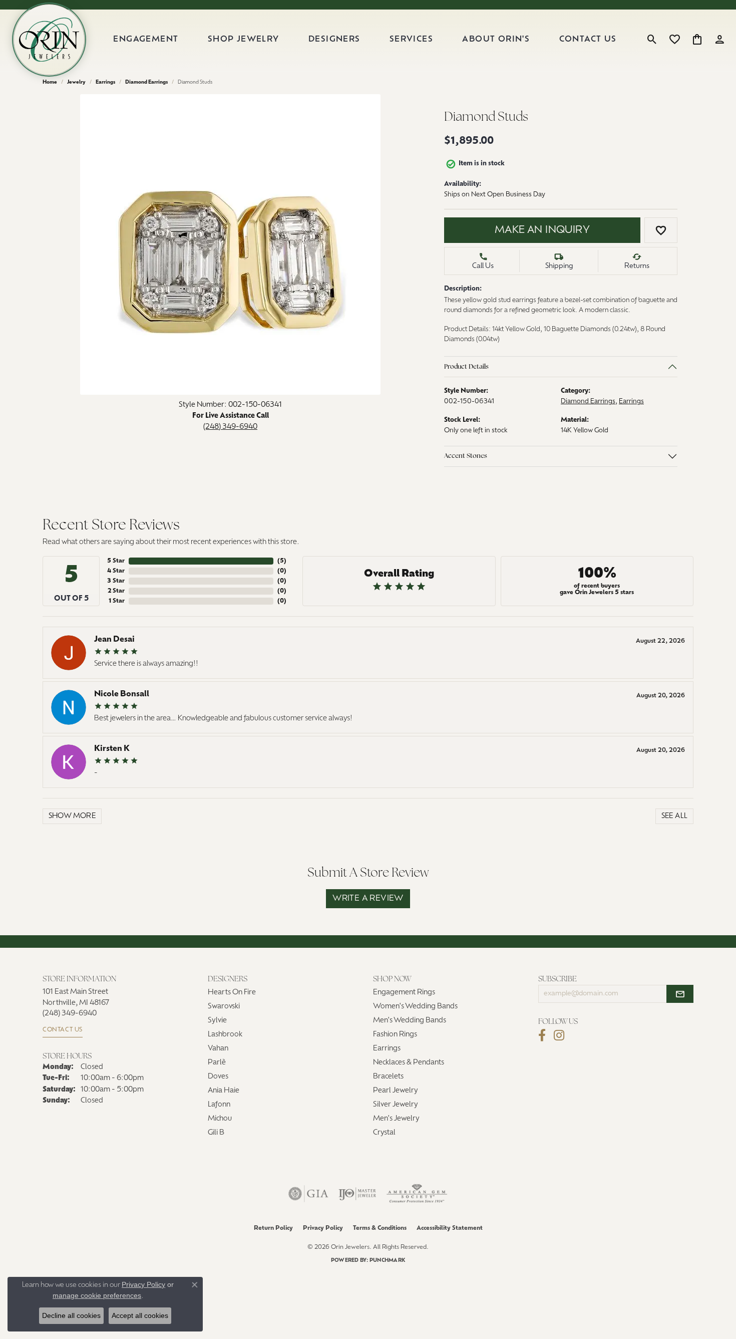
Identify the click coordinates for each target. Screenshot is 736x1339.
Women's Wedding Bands (415, 1006)
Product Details (466, 367)
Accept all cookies (140, 1315)
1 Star (117, 601)
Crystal (384, 1133)
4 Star (116, 571)
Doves (218, 1077)
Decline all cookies (71, 1315)
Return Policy (273, 1228)
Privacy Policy (323, 1228)
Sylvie (217, 1020)
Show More (72, 816)
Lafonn (219, 1105)
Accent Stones (465, 456)
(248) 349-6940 (230, 426)
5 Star (116, 561)
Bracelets (388, 1077)
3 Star (116, 581)
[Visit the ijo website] (357, 1193)
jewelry (76, 82)
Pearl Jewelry (395, 1091)
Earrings (105, 82)
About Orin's (496, 40)
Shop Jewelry (243, 40)
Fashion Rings (395, 1034)
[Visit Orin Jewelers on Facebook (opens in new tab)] (542, 1035)
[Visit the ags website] (417, 1193)
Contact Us (588, 40)
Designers (334, 40)
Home (50, 82)
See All (674, 816)
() (281, 561)
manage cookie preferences (97, 1295)
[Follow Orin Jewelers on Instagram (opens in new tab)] (559, 1035)
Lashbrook (225, 1034)
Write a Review (368, 899)
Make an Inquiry (542, 230)
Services (411, 40)
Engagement (145, 40)
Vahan (218, 1048)
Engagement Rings (404, 992)
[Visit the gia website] (308, 1193)
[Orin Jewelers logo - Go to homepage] (49, 40)
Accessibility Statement (450, 1228)
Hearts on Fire (232, 992)
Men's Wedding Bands (409, 1020)
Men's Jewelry (396, 1119)
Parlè (217, 1062)
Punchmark (387, 1260)
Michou (220, 1119)
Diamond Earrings (146, 82)
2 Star (116, 591)
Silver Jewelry (395, 1105)
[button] (652, 40)
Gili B (216, 1133)
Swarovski (224, 1006)
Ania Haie (223, 1091)
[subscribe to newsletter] (679, 994)
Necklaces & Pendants (408, 1062)
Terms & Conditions (380, 1228)
